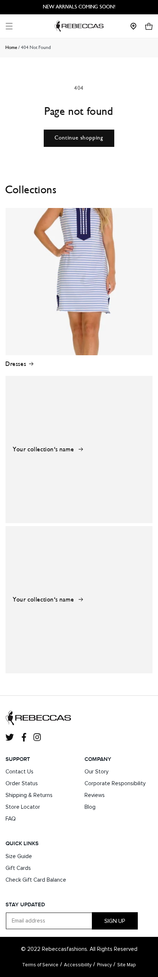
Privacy (104, 965)
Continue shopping (79, 137)
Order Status (22, 783)
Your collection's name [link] (44, 449)
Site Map (126, 965)
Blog (90, 807)
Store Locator (23, 807)
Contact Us (19, 772)
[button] (9, 26)
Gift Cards (18, 868)
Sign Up (114, 921)
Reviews (95, 795)
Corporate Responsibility (115, 783)
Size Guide (19, 856)
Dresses (16, 364)
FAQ (11, 819)
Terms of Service (40, 965)
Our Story (96, 772)
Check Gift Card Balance (36, 880)
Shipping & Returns (29, 795)
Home (11, 47)
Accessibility (77, 965)
